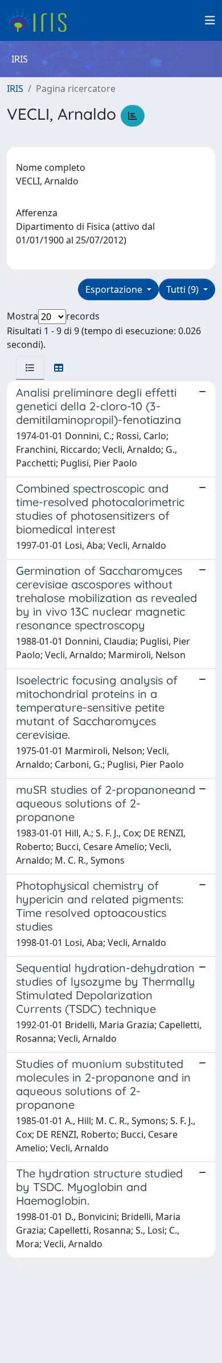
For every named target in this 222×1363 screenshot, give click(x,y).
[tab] (30, 368)
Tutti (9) (183, 289)
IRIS (15, 88)
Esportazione (115, 289)
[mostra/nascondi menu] (210, 20)
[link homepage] (41, 20)
